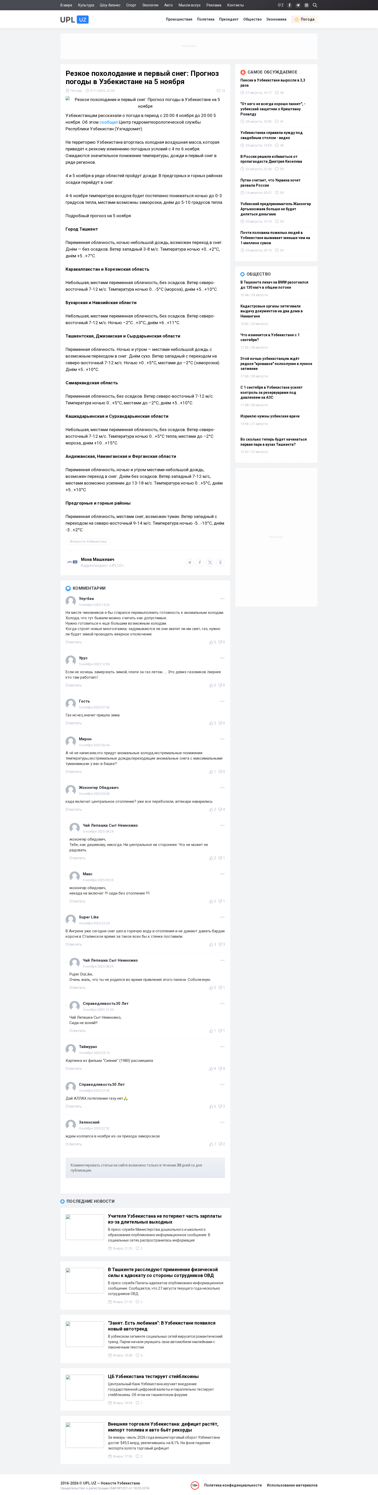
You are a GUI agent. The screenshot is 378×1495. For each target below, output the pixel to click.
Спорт (131, 5)
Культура (86, 5)
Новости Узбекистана (89, 541)
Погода (307, 19)
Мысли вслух (190, 5)
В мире (66, 5)
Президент (229, 19)
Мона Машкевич (97, 559)
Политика (205, 19)
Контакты (235, 5)
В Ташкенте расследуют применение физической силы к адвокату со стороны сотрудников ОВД (163, 1272)
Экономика (276, 19)
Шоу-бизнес (110, 5)
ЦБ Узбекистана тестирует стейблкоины (153, 1376)
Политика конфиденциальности (233, 1485)
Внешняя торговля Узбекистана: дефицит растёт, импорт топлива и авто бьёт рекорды (163, 1427)
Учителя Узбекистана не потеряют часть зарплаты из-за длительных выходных (165, 1219)
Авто (168, 5)
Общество (252, 19)
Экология (150, 5)
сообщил (109, 122)
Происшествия (179, 19)
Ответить (74, 642)
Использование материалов (292, 1485)
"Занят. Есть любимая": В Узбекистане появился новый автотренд (161, 1326)
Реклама (213, 5)
